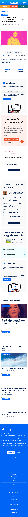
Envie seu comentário (14, 170)
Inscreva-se (14, 476)
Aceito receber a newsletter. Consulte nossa (14, 95)
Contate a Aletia (14, 509)
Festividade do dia (11, 254)
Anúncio (14, 480)
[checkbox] (3, 94)
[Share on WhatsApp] (24, 55)
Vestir (14, 478)
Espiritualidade (14, 464)
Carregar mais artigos (14, 223)
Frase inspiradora (5, 11)
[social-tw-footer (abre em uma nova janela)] (15, 492)
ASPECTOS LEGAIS (14, 504)
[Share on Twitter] (19, 55)
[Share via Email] (22, 55)
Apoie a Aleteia (14, 499)
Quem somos (14, 502)
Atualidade (14, 460)
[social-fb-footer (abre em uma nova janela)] (12, 492)
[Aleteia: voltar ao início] (14, 2)
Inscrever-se (7, 99)
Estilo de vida (14, 462)
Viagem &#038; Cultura (14, 466)
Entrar (18, 452)
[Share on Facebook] (14, 55)
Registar (5, 6)
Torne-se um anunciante (14, 507)
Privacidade (14, 512)
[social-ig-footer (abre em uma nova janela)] (18, 492)
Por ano (14, 487)
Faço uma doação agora (10, 139)
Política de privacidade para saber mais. (14, 95)
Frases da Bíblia (6, 62)
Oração (22, 6)
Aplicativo (14, 474)
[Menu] (4, 2)
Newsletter (14, 472)
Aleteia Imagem (18, 24)
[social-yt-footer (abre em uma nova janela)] (10, 492)
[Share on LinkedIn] (16, 55)
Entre (20, 164)
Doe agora (13, 6)
